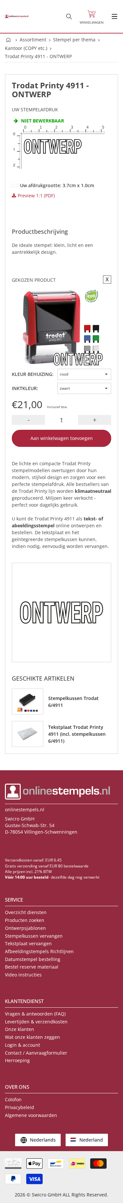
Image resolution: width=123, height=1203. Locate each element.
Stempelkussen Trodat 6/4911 (73, 701)
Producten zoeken (24, 920)
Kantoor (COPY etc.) (26, 48)
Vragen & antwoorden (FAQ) (35, 1014)
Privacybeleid (19, 1107)
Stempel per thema (74, 39)
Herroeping (17, 1060)
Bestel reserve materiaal (31, 967)
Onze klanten (19, 1029)
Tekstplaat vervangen (28, 943)
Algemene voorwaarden (31, 1115)
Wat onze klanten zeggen (32, 1037)
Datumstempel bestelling (32, 959)
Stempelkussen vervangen (34, 936)
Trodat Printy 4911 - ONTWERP (38, 56)
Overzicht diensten (26, 912)
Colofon (13, 1099)
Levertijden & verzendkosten (36, 1021)
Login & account (22, 1045)
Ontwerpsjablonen (25, 928)
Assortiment (33, 39)
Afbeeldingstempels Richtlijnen (39, 951)
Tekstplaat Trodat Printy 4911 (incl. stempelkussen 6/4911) (77, 734)
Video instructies (23, 975)
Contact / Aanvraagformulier (36, 1053)
